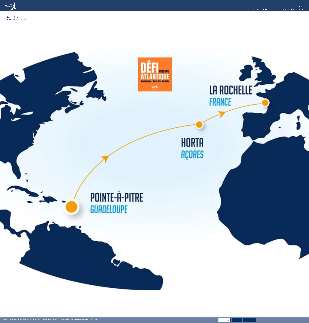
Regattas (12, 19)
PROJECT (256, 9)
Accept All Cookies (249, 320)
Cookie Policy (93, 319)
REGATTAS (266, 9)
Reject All (237, 320)
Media (301, 9)
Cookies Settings (224, 320)
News (276, 9)
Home (6, 19)
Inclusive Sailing (288, 9)
